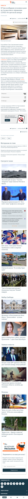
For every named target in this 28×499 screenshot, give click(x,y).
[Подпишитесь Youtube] (11, 483)
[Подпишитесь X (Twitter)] (8, 483)
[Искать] (24, 497)
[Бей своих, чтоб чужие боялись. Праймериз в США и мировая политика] (14, 237)
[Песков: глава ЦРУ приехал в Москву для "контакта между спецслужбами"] (14, 354)
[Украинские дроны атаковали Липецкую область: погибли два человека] (14, 374)
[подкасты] (11, 497)
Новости (3, 5)
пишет (22, 79)
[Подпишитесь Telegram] (14, 483)
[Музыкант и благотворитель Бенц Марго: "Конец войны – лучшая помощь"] (14, 307)
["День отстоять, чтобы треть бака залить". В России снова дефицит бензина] (14, 401)
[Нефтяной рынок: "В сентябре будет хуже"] (14, 259)
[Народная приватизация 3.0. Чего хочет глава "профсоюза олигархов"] (14, 193)
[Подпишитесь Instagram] (17, 483)
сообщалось (4, 59)
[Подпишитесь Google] (2, 483)
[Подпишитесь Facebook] (5, 483)
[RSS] (20, 483)
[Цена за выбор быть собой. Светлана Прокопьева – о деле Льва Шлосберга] (14, 329)
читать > (7, 120)
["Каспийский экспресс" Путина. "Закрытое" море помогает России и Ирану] (14, 171)
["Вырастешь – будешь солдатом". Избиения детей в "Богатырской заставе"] (14, 424)
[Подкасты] (23, 483)
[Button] (13, 18)
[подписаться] (2, 486)
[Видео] (17, 497)
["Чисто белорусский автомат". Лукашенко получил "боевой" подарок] (14, 280)
